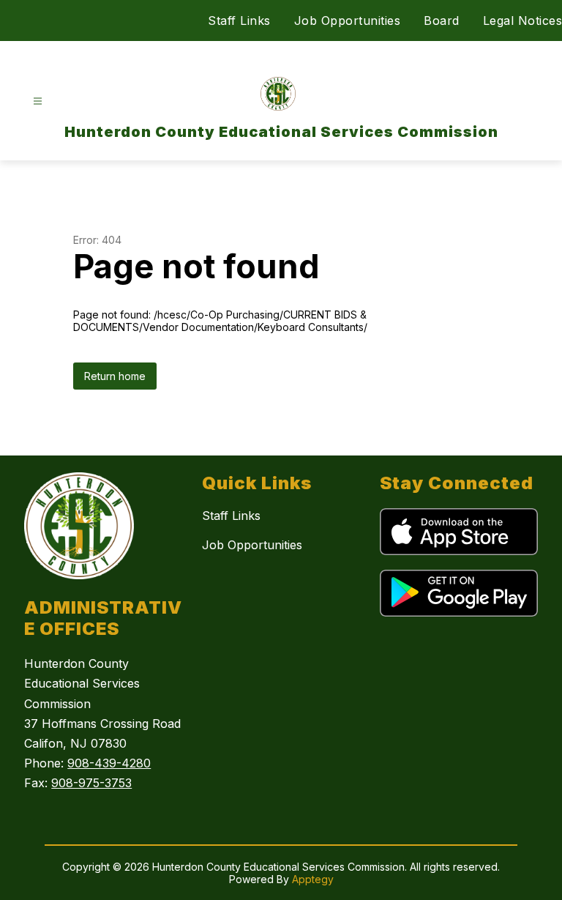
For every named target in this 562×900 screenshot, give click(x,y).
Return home (115, 376)
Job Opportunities (347, 20)
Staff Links (239, 20)
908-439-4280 (109, 763)
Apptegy (313, 879)
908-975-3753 (91, 783)
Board (442, 20)
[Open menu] (37, 101)
